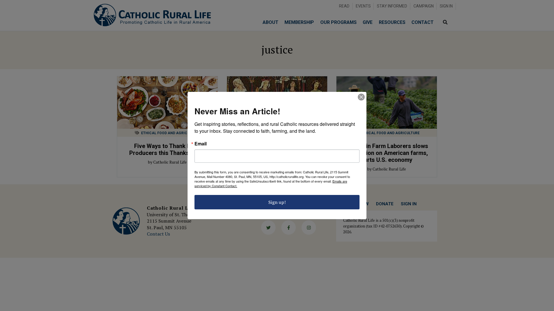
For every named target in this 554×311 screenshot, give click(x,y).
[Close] (361, 97)
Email (200, 143)
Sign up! (277, 202)
